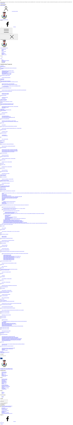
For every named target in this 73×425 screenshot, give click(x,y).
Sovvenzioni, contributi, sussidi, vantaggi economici (6, 224)
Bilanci (1, 232)
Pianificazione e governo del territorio (4, 311)
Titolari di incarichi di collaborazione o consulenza (6, 101)
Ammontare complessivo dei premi (4, 156)
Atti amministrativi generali (5, 71)
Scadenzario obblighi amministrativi (6, 77)
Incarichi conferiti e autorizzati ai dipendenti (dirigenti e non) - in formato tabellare (11, 128)
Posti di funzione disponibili (5, 107)
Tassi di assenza (2, 122)
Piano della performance (3, 147)
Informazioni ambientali (3, 316)
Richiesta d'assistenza (4, 409)
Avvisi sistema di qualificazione (8, 217)
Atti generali (1, 68)
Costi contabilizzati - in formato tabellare (7, 278)
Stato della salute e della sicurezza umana (7, 325)
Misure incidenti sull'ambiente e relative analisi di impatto (9, 323)
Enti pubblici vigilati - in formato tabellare (7, 166)
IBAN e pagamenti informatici (4, 295)
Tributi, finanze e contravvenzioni (6, 386)
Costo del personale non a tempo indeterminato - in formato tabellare (10, 121)
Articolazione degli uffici (3, 95)
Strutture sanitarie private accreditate (4, 327)
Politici (2, 374)
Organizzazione (2, 79)
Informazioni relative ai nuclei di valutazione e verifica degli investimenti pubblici (11, 303)
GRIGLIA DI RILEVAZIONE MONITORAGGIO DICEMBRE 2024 (12, 256)
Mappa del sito (2, 422)
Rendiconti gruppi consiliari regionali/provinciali (6, 91)
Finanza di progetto (4, 203)
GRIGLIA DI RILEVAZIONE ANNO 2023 (8, 258)
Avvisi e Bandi (6, 216)
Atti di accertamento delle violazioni (6, 340)
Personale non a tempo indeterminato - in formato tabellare (9, 120)
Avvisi (2, 393)
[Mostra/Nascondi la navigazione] (6, 31)
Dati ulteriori (1, 351)
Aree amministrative (4, 372)
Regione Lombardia (2, 5)
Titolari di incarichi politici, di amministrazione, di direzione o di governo (9, 81)
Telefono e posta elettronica (3, 99)
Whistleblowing (2, 352)
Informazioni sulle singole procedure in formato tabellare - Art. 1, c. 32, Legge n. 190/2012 (14, 208)
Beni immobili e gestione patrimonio (4, 241)
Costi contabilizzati (2, 276)
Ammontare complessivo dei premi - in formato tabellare (8, 158)
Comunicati (3, 392)
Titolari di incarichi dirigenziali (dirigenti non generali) (6, 104)
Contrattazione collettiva (3, 129)
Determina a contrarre (7, 215)
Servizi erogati (3, 61)
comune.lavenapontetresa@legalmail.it (6, 406)
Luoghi (3, 396)
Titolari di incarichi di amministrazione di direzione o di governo (9, 84)
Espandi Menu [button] (2, 65)
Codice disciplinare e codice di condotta (6, 73)
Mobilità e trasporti (4, 383)
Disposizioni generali (2, 66)
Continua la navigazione (3, 4)
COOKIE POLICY (2, 3)
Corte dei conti (2, 264)
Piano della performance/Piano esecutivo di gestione (8, 151)
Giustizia (3, 52)
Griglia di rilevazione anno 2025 (7, 255)
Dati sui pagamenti (2, 288)
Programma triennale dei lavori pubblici (9, 212)
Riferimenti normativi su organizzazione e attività (8, 70)
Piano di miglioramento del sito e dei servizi (7, 413)
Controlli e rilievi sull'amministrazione (4, 249)
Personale (1, 102)
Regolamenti (3, 349)
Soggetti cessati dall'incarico (5, 86)
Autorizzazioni (3, 388)
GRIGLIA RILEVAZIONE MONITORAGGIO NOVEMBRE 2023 (11, 257)
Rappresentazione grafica (3, 174)
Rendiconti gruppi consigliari (5, 93)
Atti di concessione (2, 229)
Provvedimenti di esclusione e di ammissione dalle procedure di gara (11, 219)
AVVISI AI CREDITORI (3, 300)
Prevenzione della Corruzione (3, 334)
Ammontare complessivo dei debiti (6, 294)
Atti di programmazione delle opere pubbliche (5, 304)
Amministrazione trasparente (5, 410)
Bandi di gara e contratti (3, 189)
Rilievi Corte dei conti (4, 266)
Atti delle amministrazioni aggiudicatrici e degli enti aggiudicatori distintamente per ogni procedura (15, 222)
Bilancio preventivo (4, 236)
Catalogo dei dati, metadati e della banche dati (7, 348)
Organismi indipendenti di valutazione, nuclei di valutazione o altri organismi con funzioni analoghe (12, 251)
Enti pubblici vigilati (2, 164)
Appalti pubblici (4, 381)
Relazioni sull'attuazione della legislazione (7, 324)
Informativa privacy (4, 411)
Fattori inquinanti (4, 322)
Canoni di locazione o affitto (3, 246)
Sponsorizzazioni (4, 202)
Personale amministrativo (5, 375)
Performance (1, 142)
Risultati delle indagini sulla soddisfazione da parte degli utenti (9, 285)
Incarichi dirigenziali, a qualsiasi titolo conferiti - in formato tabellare (10, 106)
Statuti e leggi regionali (4, 72)
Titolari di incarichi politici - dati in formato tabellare (8, 83)
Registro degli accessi (4, 344)
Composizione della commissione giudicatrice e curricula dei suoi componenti (12, 220)
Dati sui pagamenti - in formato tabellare (6, 290)
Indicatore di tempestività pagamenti (4, 292)
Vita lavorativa (3, 380)
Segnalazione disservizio (5, 408)
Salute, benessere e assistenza (5, 387)
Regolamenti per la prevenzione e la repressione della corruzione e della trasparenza (12, 338)
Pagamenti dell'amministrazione (4, 286)
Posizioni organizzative (3, 110)
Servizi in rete (2, 283)
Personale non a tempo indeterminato (4, 118)
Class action (1, 273)
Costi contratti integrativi (5, 135)
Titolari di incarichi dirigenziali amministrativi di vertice (7, 103)
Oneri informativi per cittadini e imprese (5, 75)
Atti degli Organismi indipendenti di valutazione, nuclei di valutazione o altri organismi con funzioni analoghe (15, 253)
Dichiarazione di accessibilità (5, 412)
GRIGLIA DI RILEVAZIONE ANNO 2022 (8, 259)
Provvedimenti (2, 184)
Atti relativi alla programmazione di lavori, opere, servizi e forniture (11, 210)
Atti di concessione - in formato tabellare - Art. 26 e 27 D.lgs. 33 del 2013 (10, 231)
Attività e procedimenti (3, 175)
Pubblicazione (3, 198)
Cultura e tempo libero (4, 379)
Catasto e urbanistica (4, 382)
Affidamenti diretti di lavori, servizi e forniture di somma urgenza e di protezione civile (15, 218)
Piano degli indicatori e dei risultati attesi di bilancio (6, 238)
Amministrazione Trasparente (5, 60)
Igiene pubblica (4, 53)
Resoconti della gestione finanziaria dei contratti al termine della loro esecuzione (12, 221)
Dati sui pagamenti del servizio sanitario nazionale (6, 291)
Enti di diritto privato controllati (4, 171)
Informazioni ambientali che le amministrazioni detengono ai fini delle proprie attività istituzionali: (15, 321)
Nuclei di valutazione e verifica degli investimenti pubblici (7, 301)
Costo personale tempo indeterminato (6, 116)
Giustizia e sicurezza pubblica (5, 385)
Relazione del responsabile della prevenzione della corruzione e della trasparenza (11, 339)
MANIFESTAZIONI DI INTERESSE (6, 195)
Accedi (1, 58)
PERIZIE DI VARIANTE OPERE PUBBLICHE (9, 201)
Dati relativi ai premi (2, 159)
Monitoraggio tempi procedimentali (4, 180)
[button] (4, 49)
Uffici (2, 373)
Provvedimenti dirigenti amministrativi (4, 186)
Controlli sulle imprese (3, 187)
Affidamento (3, 199)
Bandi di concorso (2, 140)
